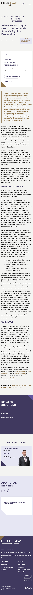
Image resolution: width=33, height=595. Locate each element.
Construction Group (10, 378)
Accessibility (8, 586)
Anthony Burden (20, 372)
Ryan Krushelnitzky (20, 374)
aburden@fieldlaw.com (9, 457)
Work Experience (7, 567)
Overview (8, 59)
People (20, 562)
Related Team (9, 62)
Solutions (21, 564)
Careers (4, 570)
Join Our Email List (12, 76)
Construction (5, 413)
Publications (15, 41)
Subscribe (27, 580)
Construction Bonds (7, 417)
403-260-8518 (6, 456)
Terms (2, 586)
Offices (4, 564)
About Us (4, 562)
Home (2, 41)
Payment (27, 575)
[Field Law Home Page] (9, 4)
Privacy (3, 588)
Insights (8, 41)
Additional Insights (11, 65)
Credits (7, 588)
